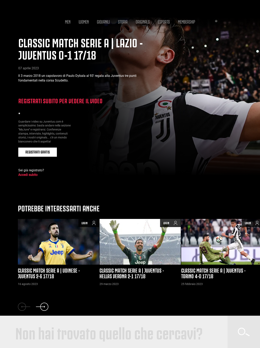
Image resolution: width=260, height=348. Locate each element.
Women (84, 21)
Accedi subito (28, 175)
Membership (186, 21)
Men (67, 21)
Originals (143, 21)
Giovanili (103, 21)
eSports (164, 21)
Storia (123, 21)
